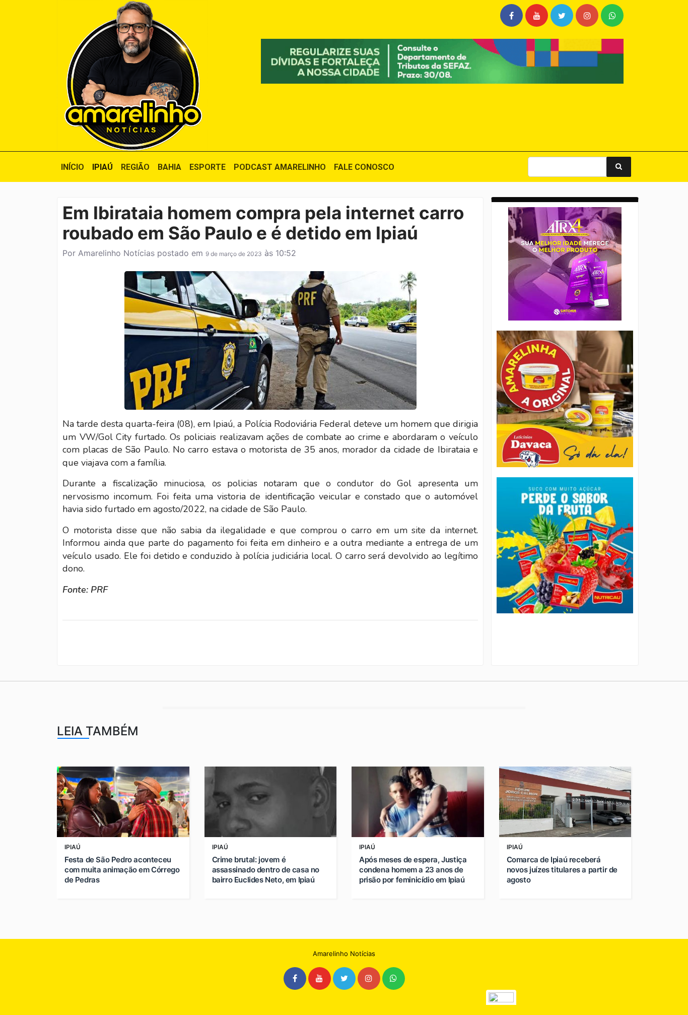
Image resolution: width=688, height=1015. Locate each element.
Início (72, 167)
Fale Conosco (364, 167)
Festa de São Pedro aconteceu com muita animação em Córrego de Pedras (121, 869)
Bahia (169, 167)
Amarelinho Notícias (116, 253)
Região (135, 167)
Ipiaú (102, 167)
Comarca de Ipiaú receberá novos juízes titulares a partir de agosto (562, 869)
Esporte (207, 167)
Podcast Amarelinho (280, 167)
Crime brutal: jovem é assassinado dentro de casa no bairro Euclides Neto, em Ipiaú (265, 869)
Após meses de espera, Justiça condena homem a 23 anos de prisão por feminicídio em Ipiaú (412, 869)
